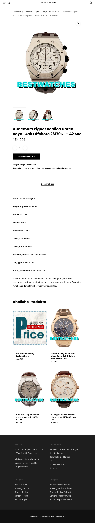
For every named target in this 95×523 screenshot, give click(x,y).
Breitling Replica (21, 488)
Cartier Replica (21, 496)
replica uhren (29, 168)
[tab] (47, 184)
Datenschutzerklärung (60, 457)
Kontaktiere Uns (57, 464)
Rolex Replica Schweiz (60, 484)
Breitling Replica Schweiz (61, 488)
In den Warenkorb (26, 156)
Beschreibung (47, 184)
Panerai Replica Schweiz (61, 499)
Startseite (17, 12)
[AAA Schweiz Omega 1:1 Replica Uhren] (30, 328)
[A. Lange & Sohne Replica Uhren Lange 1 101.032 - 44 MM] (65, 389)
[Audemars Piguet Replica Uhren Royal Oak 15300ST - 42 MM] (30, 389)
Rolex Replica (20, 484)
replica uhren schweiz (64, 168)
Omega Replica (21, 492)
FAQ (51, 460)
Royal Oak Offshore (51, 12)
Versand (53, 468)
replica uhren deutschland (45, 168)
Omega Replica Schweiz (61, 492)
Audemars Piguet (31, 12)
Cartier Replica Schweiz (60, 496)
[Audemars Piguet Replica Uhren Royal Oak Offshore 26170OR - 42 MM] (65, 328)
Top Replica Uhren (48, 3)
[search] (9, 2)
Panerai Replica (21, 499)
